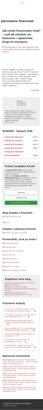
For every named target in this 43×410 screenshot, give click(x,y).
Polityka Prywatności (10, 405)
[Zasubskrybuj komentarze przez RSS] (18, 294)
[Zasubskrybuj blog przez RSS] (16, 293)
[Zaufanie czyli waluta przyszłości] (15, 233)
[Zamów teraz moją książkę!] (12, 217)
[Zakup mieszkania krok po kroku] (10, 259)
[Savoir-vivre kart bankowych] (13, 251)
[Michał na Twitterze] (12, 285)
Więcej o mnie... (10, 122)
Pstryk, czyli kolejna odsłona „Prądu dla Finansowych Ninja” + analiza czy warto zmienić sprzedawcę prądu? (20, 362)
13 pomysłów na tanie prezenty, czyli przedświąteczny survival (17, 341)
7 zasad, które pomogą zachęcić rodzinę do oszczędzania (19, 335)
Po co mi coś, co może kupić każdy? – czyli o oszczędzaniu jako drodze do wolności (20, 310)
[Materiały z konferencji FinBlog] (14, 270)
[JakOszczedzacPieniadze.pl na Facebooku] (20, 283)
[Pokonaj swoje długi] (10, 243)
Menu (21, 3)
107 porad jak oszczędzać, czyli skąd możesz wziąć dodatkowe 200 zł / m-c (19, 316)
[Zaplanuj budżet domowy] (9, 247)
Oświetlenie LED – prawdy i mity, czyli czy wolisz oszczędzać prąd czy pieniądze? (20, 346)
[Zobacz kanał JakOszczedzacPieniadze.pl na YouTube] (21, 291)
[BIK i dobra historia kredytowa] (9, 255)
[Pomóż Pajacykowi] (6, 222)
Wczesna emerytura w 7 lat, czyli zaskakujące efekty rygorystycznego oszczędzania (20, 329)
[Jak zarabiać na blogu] (11, 266)
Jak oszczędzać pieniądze (21, 11)
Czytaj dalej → (36, 90)
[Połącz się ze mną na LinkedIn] (16, 287)
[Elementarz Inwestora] (11, 262)
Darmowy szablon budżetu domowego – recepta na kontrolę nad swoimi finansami (19, 322)
